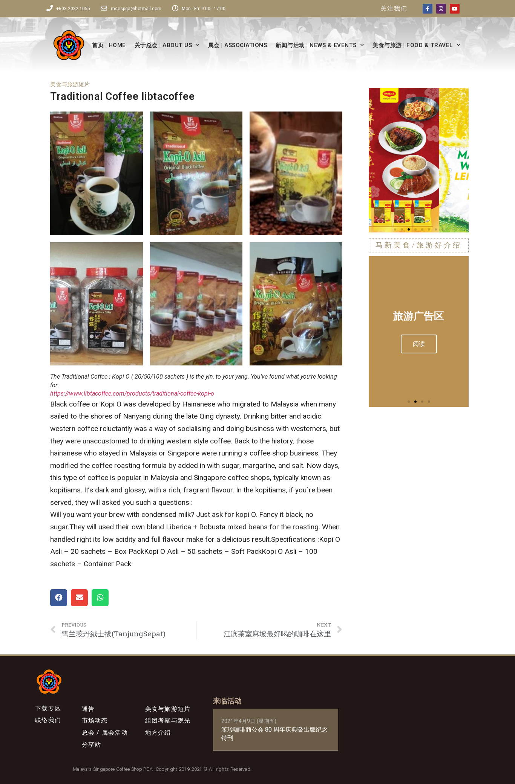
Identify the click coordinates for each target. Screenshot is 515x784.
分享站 (91, 744)
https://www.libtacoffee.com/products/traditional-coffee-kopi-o (132, 393)
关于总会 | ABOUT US (163, 45)
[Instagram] (441, 9)
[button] (395, 229)
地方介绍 (158, 732)
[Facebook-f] (427, 9)
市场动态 (95, 720)
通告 (88, 708)
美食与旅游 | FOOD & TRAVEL (412, 45)
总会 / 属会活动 (105, 732)
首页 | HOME (109, 45)
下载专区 (48, 708)
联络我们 (48, 720)
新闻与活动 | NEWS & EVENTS (316, 45)
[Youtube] (455, 9)
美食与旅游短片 (70, 84)
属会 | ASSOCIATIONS (237, 45)
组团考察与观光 (168, 720)
